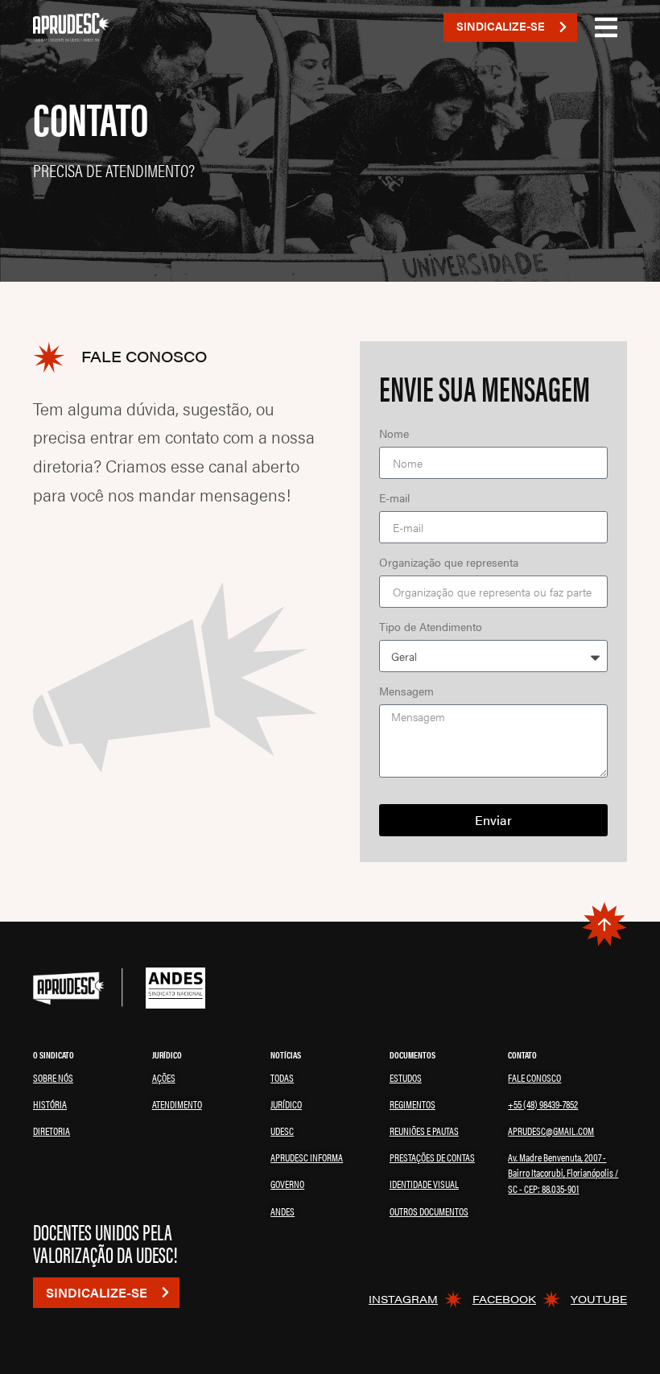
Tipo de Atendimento (430, 627)
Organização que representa (448, 563)
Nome (394, 434)
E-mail (394, 498)
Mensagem (406, 692)
